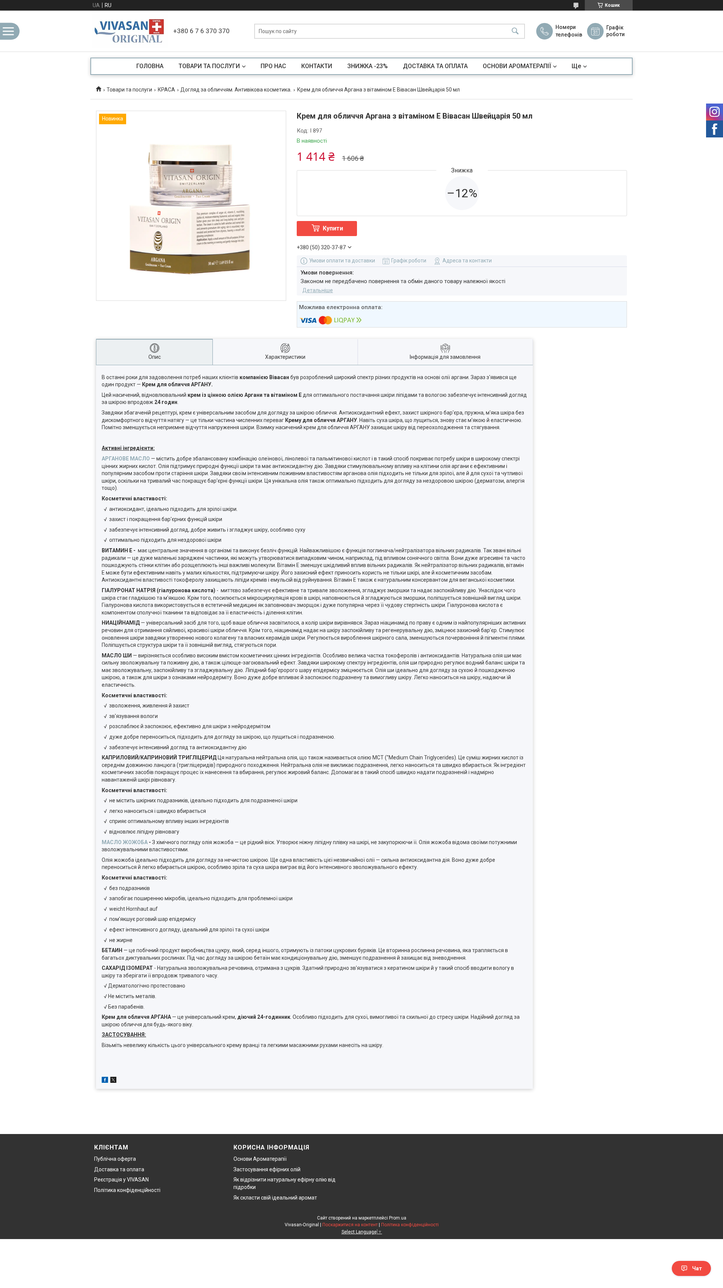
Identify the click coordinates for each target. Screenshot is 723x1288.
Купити (333, 228)
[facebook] (105, 1081)
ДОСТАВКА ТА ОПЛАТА (435, 66)
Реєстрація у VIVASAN (121, 1180)
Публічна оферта (115, 1159)
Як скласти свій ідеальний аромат (275, 1198)
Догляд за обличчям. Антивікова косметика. (235, 90)
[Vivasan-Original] (130, 31)
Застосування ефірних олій (266, 1169)
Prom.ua (397, 1218)
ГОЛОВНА (149, 66)
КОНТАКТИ (316, 66)
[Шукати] (515, 31)
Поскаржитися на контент (350, 1224)
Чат (697, 1268)
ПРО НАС (273, 66)
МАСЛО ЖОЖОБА (125, 842)
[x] (113, 1081)
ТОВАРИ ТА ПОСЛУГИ (209, 66)
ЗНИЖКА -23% (367, 66)
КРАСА (166, 90)
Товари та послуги (129, 90)
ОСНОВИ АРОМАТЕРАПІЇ (517, 66)
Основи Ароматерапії (260, 1159)
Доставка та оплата (119, 1169)
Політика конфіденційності (127, 1190)
